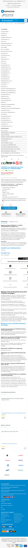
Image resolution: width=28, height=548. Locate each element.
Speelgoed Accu (5, 75)
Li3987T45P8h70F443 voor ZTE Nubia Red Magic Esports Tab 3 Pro (14, 413)
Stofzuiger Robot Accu (6, 100)
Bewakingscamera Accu (7, 126)
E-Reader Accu (5, 124)
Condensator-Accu (6, 55)
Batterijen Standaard (6, 106)
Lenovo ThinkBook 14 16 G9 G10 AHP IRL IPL (10, 153)
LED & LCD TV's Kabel (6, 45)
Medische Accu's (5, 59)
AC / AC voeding (5, 49)
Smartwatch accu (5, 39)
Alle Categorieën (8, 20)
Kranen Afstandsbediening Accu (9, 88)
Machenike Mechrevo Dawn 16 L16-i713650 (10, 149)
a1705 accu (4, 541)
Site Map (3, 509)
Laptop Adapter (5, 31)
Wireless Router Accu (6, 69)
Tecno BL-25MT (4, 140)
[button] (14, 15)
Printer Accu (4, 84)
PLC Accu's (4, 41)
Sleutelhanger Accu (6, 98)
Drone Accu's (5, 86)
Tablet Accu (7, 23)
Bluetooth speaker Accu (7, 43)
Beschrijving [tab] (4, 221)
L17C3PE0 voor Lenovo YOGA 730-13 (9, 443)
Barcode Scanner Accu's (7, 51)
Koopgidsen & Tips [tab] (13, 221)
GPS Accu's (4, 57)
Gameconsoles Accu (6, 94)
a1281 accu (19, 540)
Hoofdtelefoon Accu (6, 73)
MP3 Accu (4, 102)
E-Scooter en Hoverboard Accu (8, 112)
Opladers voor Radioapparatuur (9, 90)
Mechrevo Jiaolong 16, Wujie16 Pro (8, 151)
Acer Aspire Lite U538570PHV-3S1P (8, 145)
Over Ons (8, 5)
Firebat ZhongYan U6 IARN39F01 (8, 132)
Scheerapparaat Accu (6, 116)
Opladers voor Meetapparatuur (9, 92)
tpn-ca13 (25, 540)
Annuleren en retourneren (7, 505)
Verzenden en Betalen (16, 5)
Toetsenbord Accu (6, 76)
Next (26, 157)
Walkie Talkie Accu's (6, 67)
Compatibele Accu (6, 71)
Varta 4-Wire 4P (4, 130)
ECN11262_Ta (7, 189)
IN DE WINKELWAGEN (9, 208)
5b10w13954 (16, 538)
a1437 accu (13, 540)
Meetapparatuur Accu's (7, 80)
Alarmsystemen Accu (6, 120)
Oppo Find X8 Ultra (5, 134)
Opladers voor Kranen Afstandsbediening (11, 108)
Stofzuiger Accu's (5, 82)
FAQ (2, 507)
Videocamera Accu (6, 110)
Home (2, 23)
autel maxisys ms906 (18, 541)
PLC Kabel (4, 63)
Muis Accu (4, 61)
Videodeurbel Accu (6, 118)
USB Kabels (4, 114)
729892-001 (22, 538)
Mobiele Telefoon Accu (7, 37)
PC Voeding (4, 47)
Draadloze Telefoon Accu (7, 122)
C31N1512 (3, 250)
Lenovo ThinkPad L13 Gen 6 (7, 142)
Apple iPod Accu (5, 96)
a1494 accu (10, 541)
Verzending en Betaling (6, 503)
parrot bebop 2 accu (5, 540)
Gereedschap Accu (6, 65)
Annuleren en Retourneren (13, 7)
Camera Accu (5, 53)
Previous (2, 157)
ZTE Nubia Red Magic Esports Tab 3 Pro (9, 147)
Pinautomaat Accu (6, 78)
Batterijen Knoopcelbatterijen (8, 104)
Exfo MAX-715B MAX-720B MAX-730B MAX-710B (11, 136)
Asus (12, 23)
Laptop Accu (4, 33)
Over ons (3, 501)
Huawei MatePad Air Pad (6, 138)
